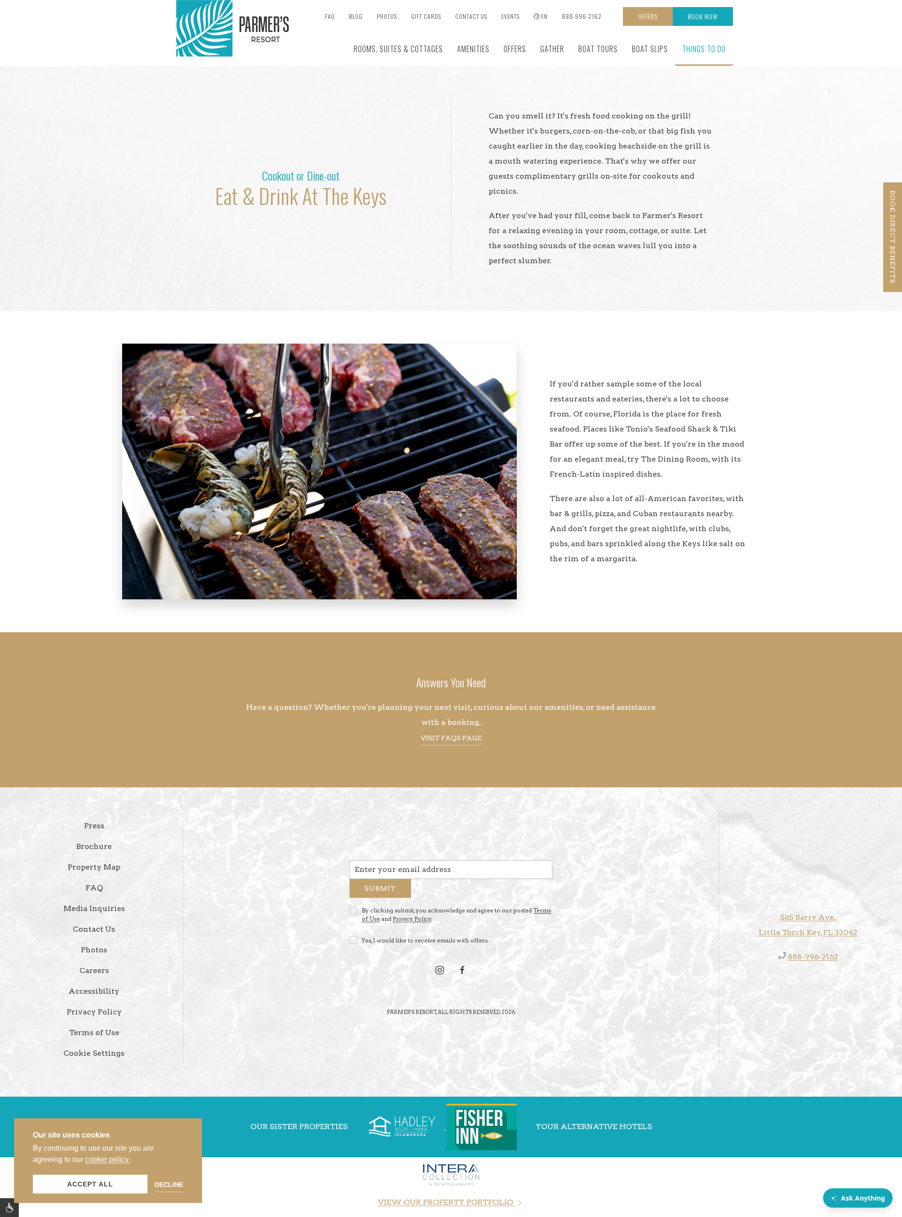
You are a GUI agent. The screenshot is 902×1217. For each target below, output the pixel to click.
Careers (94, 970)
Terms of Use (94, 1032)
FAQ (330, 16)
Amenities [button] (473, 49)
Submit (380, 891)
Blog (356, 16)
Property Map (94, 867)
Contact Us (471, 16)
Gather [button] (552, 49)
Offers (648, 16)
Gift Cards (426, 16)
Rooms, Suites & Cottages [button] (398, 49)
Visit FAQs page (451, 738)
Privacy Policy (412, 922)
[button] (9, 1207)
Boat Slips (650, 49)
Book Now (703, 16)
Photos (387, 16)
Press (94, 825)
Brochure (94, 846)
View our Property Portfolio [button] (446, 1202)
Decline (169, 1184)
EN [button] (544, 16)
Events (510, 16)
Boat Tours (598, 49)
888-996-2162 (582, 16)
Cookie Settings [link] (93, 1053)
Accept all (90, 1184)
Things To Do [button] (704, 49)
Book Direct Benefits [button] (892, 237)
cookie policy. (107, 1159)
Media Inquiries (94, 908)
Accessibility (94, 991)
